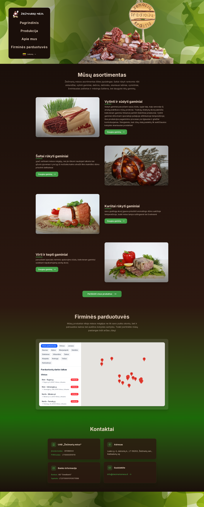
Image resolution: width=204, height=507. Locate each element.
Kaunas (45, 350)
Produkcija (29, 31)
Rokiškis (75, 350)
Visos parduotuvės (49, 346)
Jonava (71, 346)
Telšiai (64, 358)
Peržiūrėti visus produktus (100, 294)
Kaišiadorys (46, 363)
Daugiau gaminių (114, 132)
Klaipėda (45, 358)
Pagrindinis (29, 23)
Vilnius (62, 346)
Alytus (53, 350)
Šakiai (66, 354)
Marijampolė (63, 350)
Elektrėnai (46, 354)
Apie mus (29, 39)
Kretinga (55, 358)
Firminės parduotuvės (29, 47)
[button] (141, 382)
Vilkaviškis (57, 354)
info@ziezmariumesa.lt (117, 474)
